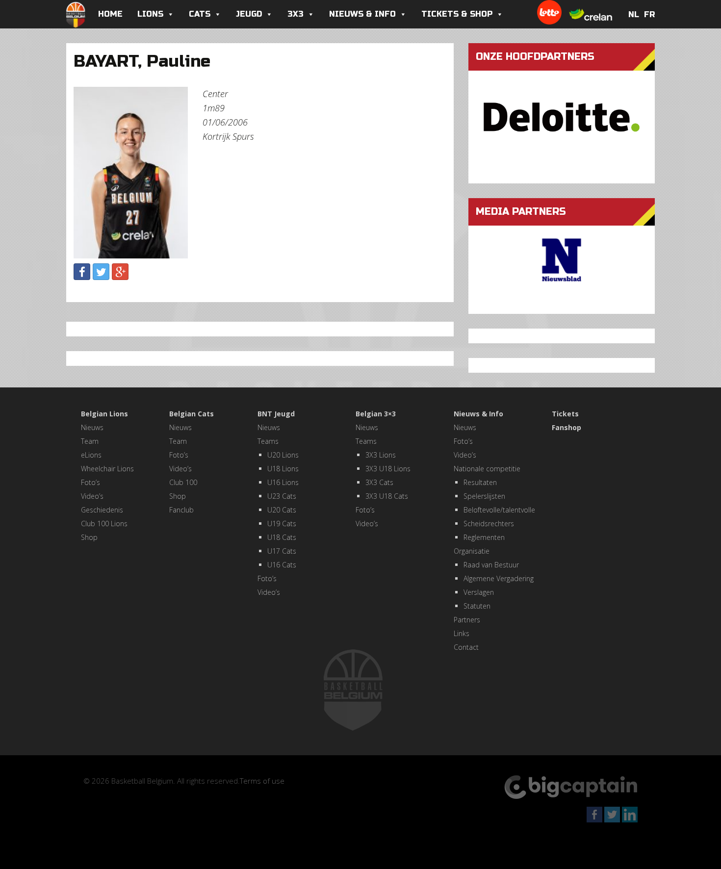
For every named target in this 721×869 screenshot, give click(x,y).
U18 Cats (281, 537)
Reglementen (484, 537)
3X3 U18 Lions (388, 468)
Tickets (565, 413)
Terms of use (262, 781)
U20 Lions (283, 455)
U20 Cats (281, 509)
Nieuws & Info (362, 14)
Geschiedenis (102, 509)
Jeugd (249, 14)
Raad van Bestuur (491, 564)
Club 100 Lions (104, 523)
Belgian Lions (104, 413)
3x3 (295, 14)
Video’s (92, 496)
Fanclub (181, 509)
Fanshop (566, 427)
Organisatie (471, 551)
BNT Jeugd (276, 413)
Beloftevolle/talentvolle (499, 509)
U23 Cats (281, 496)
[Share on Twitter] (101, 271)
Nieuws (92, 427)
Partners (467, 619)
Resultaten (480, 482)
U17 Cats (281, 551)
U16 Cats (281, 564)
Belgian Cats (191, 413)
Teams (268, 441)
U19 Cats (281, 523)
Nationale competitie (487, 468)
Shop (89, 537)
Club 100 (183, 482)
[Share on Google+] (120, 271)
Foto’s (90, 482)
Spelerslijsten (484, 496)
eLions (91, 455)
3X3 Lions (380, 455)
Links (461, 633)
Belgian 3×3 (376, 413)
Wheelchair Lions (107, 468)
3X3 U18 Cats (386, 496)
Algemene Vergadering (499, 578)
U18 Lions (283, 468)
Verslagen (479, 592)
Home (110, 14)
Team (90, 441)
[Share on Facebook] (82, 271)
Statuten (477, 606)
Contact (466, 647)
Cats (199, 14)
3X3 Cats (379, 482)
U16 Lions (283, 482)
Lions (150, 14)
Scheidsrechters (489, 523)
